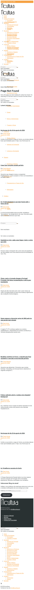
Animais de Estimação (13, 47)
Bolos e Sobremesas (12, 41)
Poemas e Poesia (12, 22)
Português (10, 20)
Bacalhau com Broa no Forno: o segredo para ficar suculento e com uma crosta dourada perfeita (16, 357)
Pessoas (9, 28)
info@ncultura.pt (15, 509)
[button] (14, 118)
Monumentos (10, 170)
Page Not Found (8, 87)
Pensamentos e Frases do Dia (15, 56)
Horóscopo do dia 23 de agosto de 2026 (13, 433)
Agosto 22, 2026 (5, 438)
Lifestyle (6, 131)
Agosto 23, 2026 (5, 135)
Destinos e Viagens (12, 164)
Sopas (8, 40)
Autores (6, 517)
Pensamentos (8, 55)
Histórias (6, 41)
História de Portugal (12, 25)
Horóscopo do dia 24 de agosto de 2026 (13, 130)
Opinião (9, 29)
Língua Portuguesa (9, 19)
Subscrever (6, 495)
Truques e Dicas (11, 43)
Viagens (6, 50)
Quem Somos (7, 518)
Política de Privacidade (10, 520)
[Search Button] (17, 67)
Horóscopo (10, 61)
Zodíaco (6, 59)
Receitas (6, 31)
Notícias (6, 64)
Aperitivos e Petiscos (13, 32)
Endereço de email (6, 491)
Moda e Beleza (11, 138)
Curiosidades (10, 26)
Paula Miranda (7, 168)
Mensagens (10, 58)
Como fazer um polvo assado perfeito (12, 165)
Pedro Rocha (6, 133)
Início (5, 16)
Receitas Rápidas (12, 37)
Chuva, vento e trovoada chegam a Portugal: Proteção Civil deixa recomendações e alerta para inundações (16, 280)
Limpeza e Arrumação (13, 49)
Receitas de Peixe (12, 93)
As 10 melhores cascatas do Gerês (11, 468)
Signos (9, 62)
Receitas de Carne (12, 34)
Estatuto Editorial (9, 515)
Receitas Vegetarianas (13, 106)
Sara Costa (6, 207)
